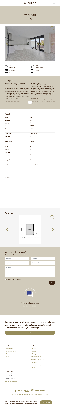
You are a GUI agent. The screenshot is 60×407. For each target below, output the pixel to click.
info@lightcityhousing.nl (11, 381)
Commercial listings (11, 351)
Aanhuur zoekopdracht (38, 359)
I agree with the (13, 279)
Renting (34, 348)
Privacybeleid (18, 405)
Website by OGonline (43, 394)
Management (35, 354)
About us (34, 362)
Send (52, 282)
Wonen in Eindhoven (37, 365)
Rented (8, 354)
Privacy (35, 394)
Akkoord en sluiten (46, 402)
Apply (30, 332)
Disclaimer (31, 394)
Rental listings (9, 348)
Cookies (11, 405)
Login (33, 368)
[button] (7, 44)
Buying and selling (36, 356)
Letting (34, 351)
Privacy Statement (17, 279)
